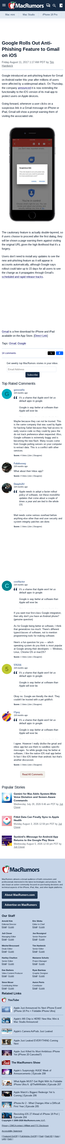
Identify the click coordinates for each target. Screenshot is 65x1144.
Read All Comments (32, 774)
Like (30, 455)
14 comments (9, 353)
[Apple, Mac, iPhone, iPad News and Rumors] (26, 9)
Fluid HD (49, 1136)
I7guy (17, 712)
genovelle (19, 390)
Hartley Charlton (9, 958)
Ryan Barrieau (39, 970)
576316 (17, 665)
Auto (57, 1136)
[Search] (55, 6)
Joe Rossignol (39, 933)
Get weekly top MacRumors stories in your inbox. (32, 363)
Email (4, 927)
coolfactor (19, 581)
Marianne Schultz (40, 958)
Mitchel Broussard (10, 946)
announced (24, 87)
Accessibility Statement (12, 1131)
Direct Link (40, 335)
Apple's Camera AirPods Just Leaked (33, 1031)
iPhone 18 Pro (50, 14)
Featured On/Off (10, 1136)
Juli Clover (19, 847)
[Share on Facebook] (59, 353)
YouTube (13, 999)
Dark (10, 1139)
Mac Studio (29, 14)
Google (22, 343)
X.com (11, 927)
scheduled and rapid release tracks (22, 276)
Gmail (5, 331)
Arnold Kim (7, 921)
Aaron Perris (38, 982)
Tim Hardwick (39, 946)
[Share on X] (51, 353)
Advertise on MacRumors (21, 904)
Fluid (41, 1136)
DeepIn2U (19, 484)
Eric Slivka (37, 921)
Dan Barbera (8, 970)
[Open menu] (4, 5)
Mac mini (10, 14)
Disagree (37, 455)
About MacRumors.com (20, 894)
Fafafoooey (20, 463)
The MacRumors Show (26, 1062)
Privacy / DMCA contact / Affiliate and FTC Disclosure (25, 1125)
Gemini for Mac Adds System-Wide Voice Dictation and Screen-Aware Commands (35, 797)
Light (4, 1139)
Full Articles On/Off (28, 1136)
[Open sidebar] (61, 6)
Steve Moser (7, 982)
